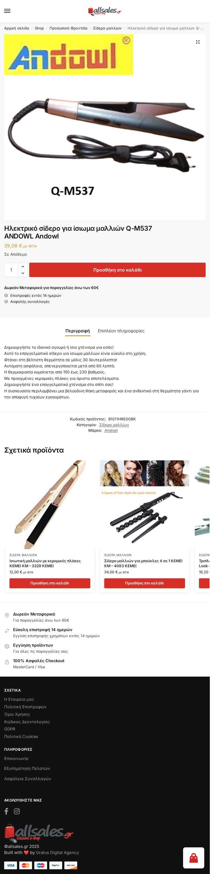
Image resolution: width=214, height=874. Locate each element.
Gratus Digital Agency (57, 852)
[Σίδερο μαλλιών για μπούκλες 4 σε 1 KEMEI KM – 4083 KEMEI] (144, 504)
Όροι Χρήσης (17, 714)
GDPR (9, 729)
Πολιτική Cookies (21, 736)
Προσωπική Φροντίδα (68, 28)
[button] (198, 42)
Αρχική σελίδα (16, 28)
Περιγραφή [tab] (77, 330)
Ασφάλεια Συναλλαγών (27, 778)
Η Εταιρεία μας (19, 699)
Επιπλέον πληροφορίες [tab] (121, 330)
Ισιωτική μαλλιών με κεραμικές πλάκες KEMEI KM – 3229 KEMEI (45, 563)
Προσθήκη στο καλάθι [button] (49, 583)
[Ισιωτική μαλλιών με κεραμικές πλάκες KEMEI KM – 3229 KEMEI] (49, 504)
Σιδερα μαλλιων (23, 555)
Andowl (111, 430)
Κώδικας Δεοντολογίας (27, 721)
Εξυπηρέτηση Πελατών (27, 768)
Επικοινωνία (16, 758)
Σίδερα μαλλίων (107, 28)
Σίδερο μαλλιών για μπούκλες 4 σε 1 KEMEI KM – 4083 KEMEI (143, 563)
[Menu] (12, 11)
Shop (39, 28)
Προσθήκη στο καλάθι (117, 270)
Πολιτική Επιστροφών (25, 706)
